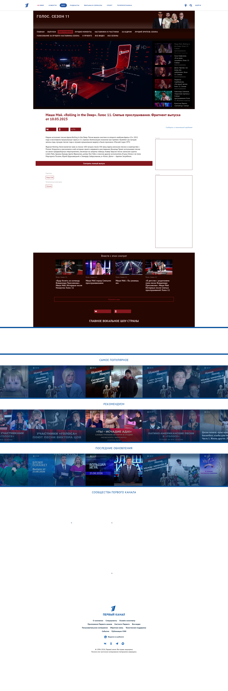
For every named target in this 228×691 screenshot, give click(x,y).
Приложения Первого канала (100, 624)
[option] (172, 47)
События (105, 631)
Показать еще (114, 299)
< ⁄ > (73, 129)
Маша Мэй (49, 177)
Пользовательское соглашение (95, 627)
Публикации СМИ (119, 631)
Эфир (41, 5)
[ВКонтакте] (51, 129)
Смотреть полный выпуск (94, 163)
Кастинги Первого (122, 624)
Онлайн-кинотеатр (127, 620)
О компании (98, 620)
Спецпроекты (111, 620)
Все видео (136, 624)
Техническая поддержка (136, 627)
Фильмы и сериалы (93, 5)
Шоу (63, 5)
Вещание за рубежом (116, 637)
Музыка (48, 186)
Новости (53, 5)
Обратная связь (116, 627)
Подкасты (74, 5)
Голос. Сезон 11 (53, 16)
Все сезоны (113, 36)
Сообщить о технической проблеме (179, 127)
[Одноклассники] (63, 129)
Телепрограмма (124, 5)
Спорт (109, 5)
